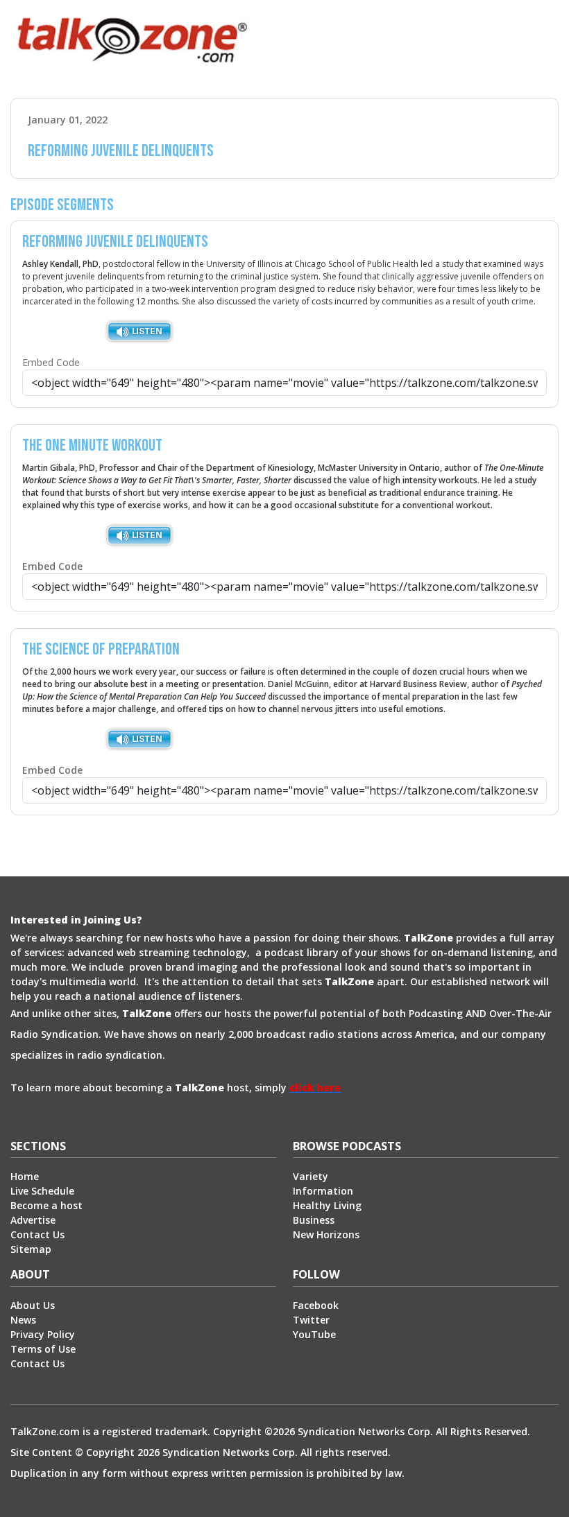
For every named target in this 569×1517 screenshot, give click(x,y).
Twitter (311, 1319)
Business (313, 1219)
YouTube (314, 1334)
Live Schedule (42, 1190)
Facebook (316, 1305)
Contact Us (37, 1234)
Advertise (33, 1219)
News (23, 1319)
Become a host (46, 1205)
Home (24, 1176)
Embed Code (51, 362)
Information (323, 1190)
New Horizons (326, 1234)
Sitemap (30, 1249)
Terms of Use (43, 1348)
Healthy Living (327, 1205)
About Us (32, 1305)
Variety (310, 1176)
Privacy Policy (42, 1334)
